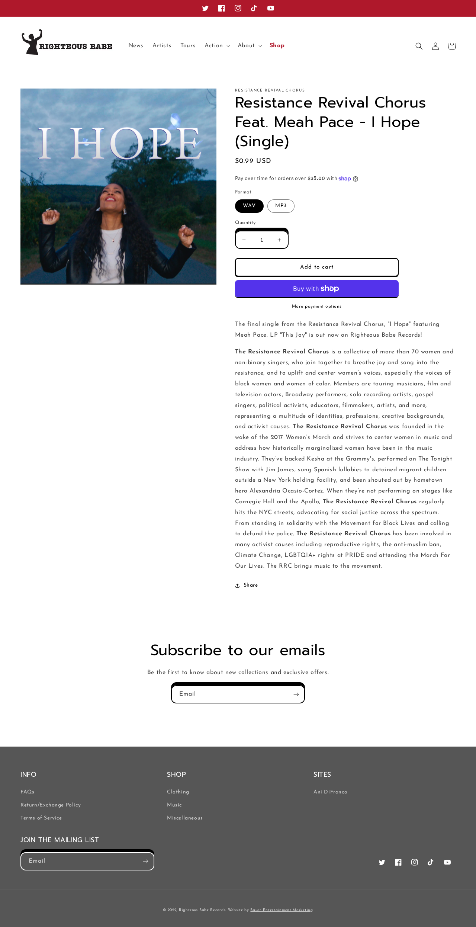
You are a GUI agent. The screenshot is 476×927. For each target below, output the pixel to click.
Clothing (178, 792)
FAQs (27, 792)
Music (174, 805)
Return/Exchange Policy (50, 805)
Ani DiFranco (330, 792)
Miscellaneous (185, 818)
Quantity (245, 222)
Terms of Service (41, 818)
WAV (249, 206)
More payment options (317, 306)
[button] (216, 46)
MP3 (281, 206)
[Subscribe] (296, 694)
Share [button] (251, 585)
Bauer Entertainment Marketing (281, 910)
